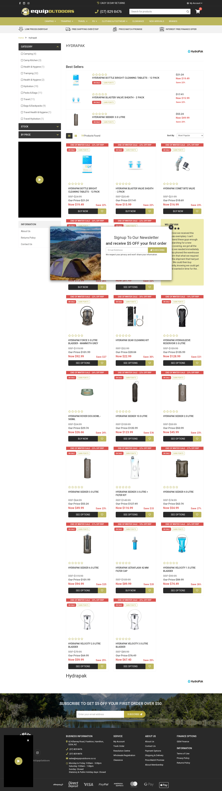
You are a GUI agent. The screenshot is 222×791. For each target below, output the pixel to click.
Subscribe (158, 250)
